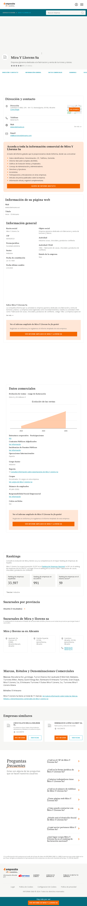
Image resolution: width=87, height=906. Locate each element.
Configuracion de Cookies (47, 887)
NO (10, 438)
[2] (14, 66)
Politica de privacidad (68, 887)
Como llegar (14, 110)
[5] (21, 66)
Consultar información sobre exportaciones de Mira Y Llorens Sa (34, 472)
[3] (16, 66)
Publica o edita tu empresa (70, 875)
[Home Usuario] (76, 4)
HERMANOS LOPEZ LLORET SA (68, 723)
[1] (12, 66)
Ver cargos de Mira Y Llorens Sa (20, 482)
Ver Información (15, 444)
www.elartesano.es (17, 127)
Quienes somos (36, 875)
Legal (13, 887)
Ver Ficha (35, 738)
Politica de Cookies (26, 887)
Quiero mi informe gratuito (43, 186)
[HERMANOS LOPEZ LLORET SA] (49, 725)
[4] (19, 66)
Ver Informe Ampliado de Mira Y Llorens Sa (43, 334)
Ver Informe (20, 738)
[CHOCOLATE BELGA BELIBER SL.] (8, 725)
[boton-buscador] (82, 12)
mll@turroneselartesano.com (21, 136)
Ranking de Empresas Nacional (53, 566)
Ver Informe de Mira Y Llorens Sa (43, 903)
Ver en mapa (74, 109)
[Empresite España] (10, 4)
